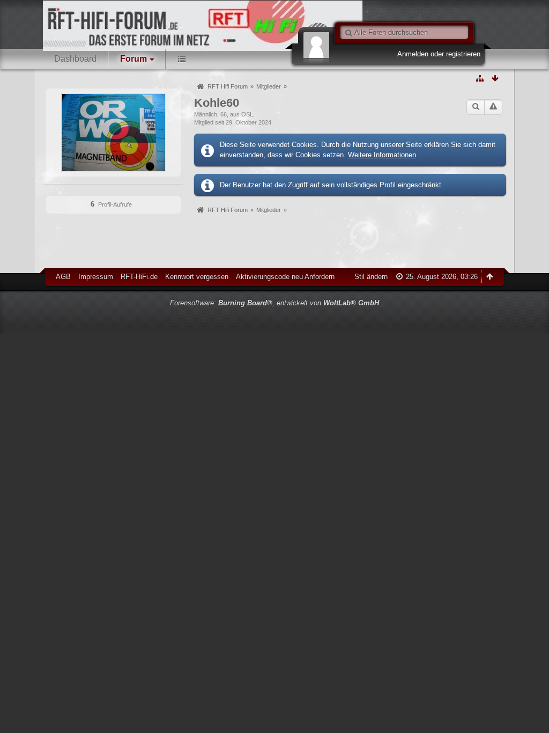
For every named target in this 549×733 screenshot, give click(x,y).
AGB (63, 277)
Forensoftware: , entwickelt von (274, 303)
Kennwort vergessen (196, 277)
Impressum (95, 277)
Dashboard (75, 58)
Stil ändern (371, 277)
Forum (133, 58)
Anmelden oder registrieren (438, 54)
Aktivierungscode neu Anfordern (285, 277)
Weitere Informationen (382, 155)
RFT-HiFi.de (139, 277)
